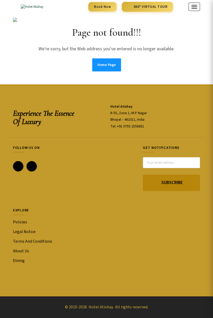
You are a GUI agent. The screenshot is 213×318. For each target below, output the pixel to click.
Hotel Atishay (100, 307)
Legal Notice (24, 232)
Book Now (102, 6)
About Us (21, 251)
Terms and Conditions (32, 241)
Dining (19, 261)
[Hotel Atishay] (28, 6)
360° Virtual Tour (151, 6)
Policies (20, 222)
